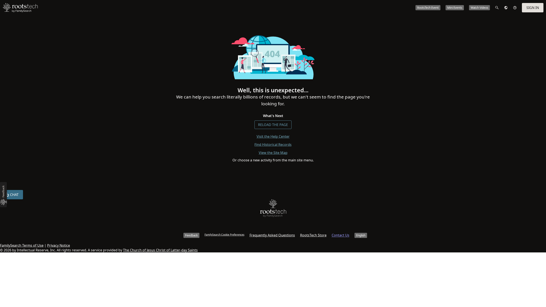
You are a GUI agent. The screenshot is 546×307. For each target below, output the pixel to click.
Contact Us (340, 235)
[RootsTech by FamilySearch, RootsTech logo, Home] (20, 8)
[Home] (273, 209)
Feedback (191, 235)
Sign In (532, 7)
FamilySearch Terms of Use (22, 245)
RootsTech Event (428, 8)
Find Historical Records (273, 144)
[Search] (497, 7)
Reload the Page (273, 124)
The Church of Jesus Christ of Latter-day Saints (160, 250)
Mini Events (454, 8)
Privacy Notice (58, 245)
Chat (14, 194)
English (360, 235)
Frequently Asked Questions (272, 235)
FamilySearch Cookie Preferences (224, 234)
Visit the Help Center (273, 136)
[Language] (505, 7)
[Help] (514, 7)
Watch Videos (479, 8)
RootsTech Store (313, 235)
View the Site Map (273, 152)
